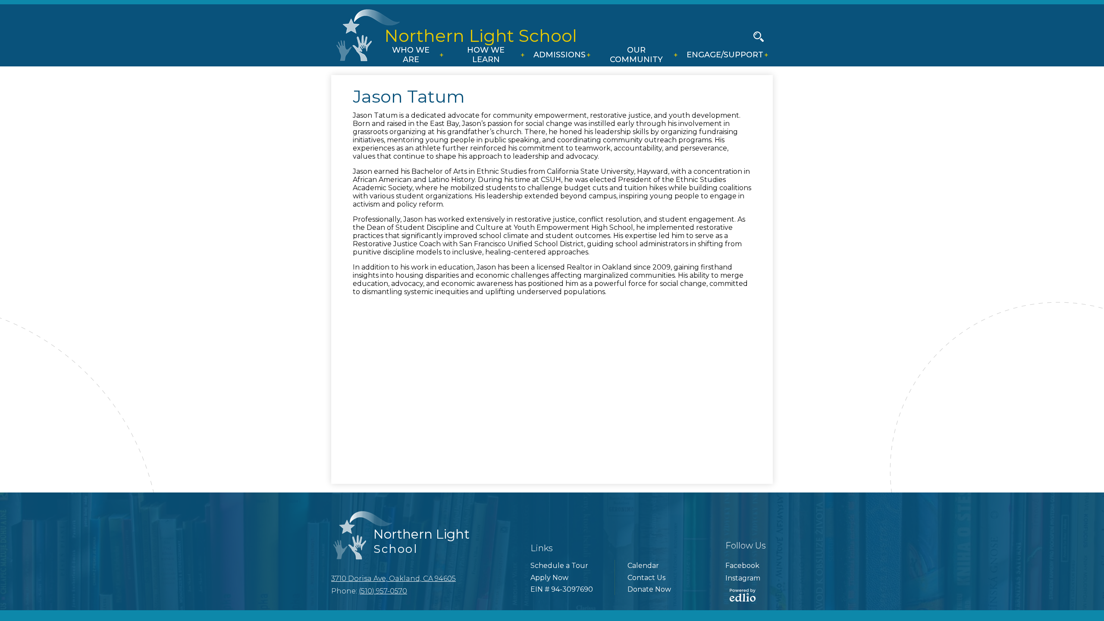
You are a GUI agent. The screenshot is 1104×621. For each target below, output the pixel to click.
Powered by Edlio (742, 595)
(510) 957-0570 (383, 591)
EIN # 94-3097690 (561, 589)
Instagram (742, 578)
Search (758, 36)
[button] (413, 55)
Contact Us (646, 578)
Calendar (643, 565)
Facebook (742, 565)
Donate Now (649, 589)
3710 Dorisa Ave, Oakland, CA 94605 (393, 578)
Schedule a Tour (559, 565)
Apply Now (549, 578)
